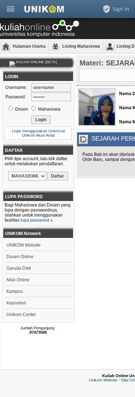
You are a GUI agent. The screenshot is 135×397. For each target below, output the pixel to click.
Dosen (21, 109)
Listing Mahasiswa (81, 46)
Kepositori (16, 303)
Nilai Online (18, 279)
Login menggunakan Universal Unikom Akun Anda (38, 133)
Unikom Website (103, 380)
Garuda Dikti (18, 268)
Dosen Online (19, 256)
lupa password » (37, 220)
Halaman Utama (29, 46)
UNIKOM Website (23, 245)
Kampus (14, 291)
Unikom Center (21, 314)
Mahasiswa (48, 109)
